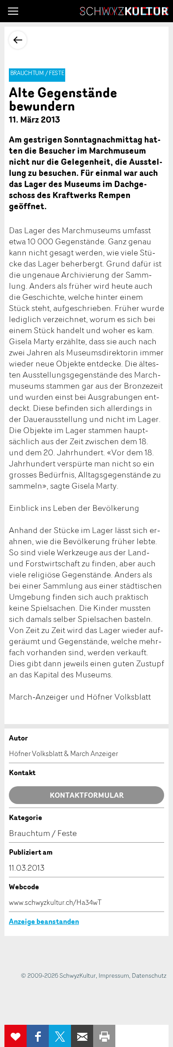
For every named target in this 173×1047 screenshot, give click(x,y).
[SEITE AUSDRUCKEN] (104, 1036)
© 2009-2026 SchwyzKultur (58, 975)
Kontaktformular (87, 795)
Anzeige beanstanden (44, 921)
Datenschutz (149, 975)
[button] (13, 11)
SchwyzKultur (124, 11)
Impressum (113, 975)
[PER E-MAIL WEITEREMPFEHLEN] (82, 1036)
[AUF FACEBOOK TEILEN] (38, 1036)
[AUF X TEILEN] (60, 1036)
